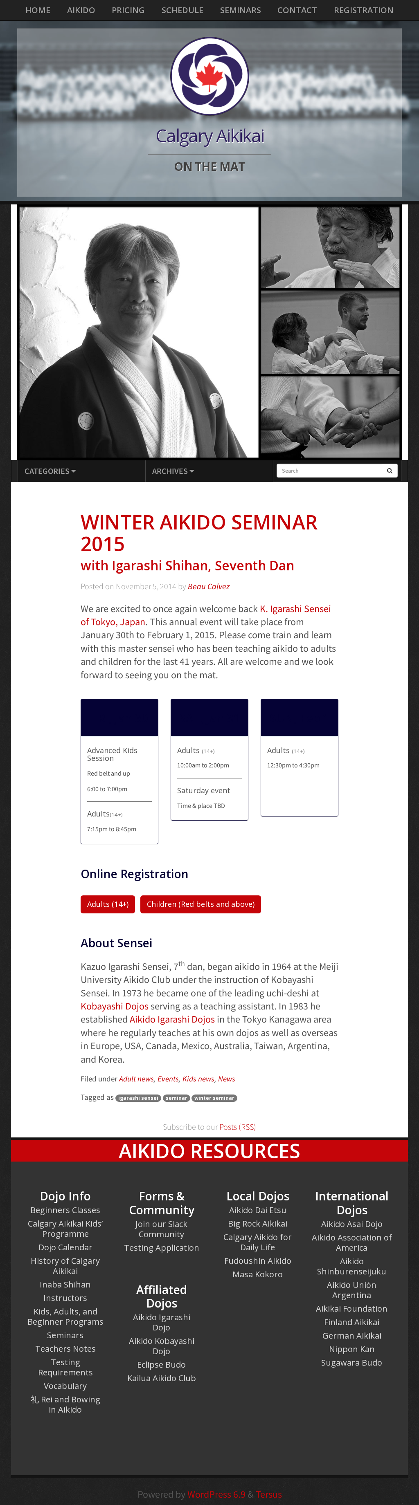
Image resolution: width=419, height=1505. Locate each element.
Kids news (198, 1078)
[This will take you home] (209, 76)
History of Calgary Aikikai (65, 1265)
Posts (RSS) (237, 1126)
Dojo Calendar (65, 1247)
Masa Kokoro (257, 1274)
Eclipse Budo (161, 1364)
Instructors (65, 1297)
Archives (170, 471)
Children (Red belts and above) (201, 904)
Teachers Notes (65, 1348)
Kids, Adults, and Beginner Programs (65, 1316)
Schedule (182, 10)
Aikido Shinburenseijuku (351, 1266)
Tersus (269, 1494)
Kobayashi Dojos (115, 1006)
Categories (48, 471)
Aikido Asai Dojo (352, 1223)
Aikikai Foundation (351, 1308)
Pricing (128, 10)
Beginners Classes (65, 1210)
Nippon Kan (352, 1349)
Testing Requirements (65, 1367)
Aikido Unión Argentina (351, 1290)
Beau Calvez (209, 586)
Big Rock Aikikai (257, 1223)
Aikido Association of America (352, 1242)
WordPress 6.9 (216, 1494)
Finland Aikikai (351, 1322)
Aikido (81, 10)
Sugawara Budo (351, 1362)
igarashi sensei (138, 1098)
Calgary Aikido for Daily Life (257, 1242)
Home (37, 10)
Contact (297, 10)
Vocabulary (65, 1385)
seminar (176, 1098)
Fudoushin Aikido (257, 1260)
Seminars (240, 10)
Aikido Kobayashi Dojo (161, 1346)
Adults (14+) (107, 904)
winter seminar (214, 1098)
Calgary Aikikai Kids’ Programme (65, 1228)
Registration (364, 10)
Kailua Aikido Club (161, 1378)
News (226, 1078)
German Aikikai (351, 1335)
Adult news (136, 1078)
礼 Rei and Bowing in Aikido (65, 1404)
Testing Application (161, 1247)
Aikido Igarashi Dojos (172, 1019)
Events (168, 1078)
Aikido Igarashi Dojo (161, 1322)
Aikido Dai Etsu (257, 1210)
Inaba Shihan (65, 1284)
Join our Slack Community (161, 1229)
